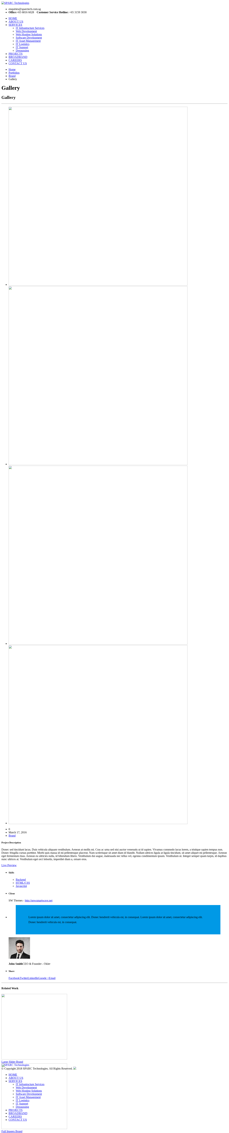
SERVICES (15, 24)
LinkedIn (33, 978)
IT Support (22, 47)
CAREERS (15, 60)
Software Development (29, 37)
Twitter (24, 978)
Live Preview (9, 865)
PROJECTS (16, 53)
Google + (43, 978)
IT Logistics (22, 44)
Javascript (21, 886)
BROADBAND (18, 56)
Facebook (14, 978)
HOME (13, 18)
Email (52, 978)
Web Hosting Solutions (29, 34)
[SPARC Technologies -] (33, 2)
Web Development (26, 31)
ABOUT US (16, 21)
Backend (21, 879)
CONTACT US (18, 63)
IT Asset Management (28, 40)
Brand (12, 835)
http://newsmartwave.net (38, 900)
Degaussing (22, 50)
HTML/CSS (23, 882)
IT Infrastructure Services (30, 28)
